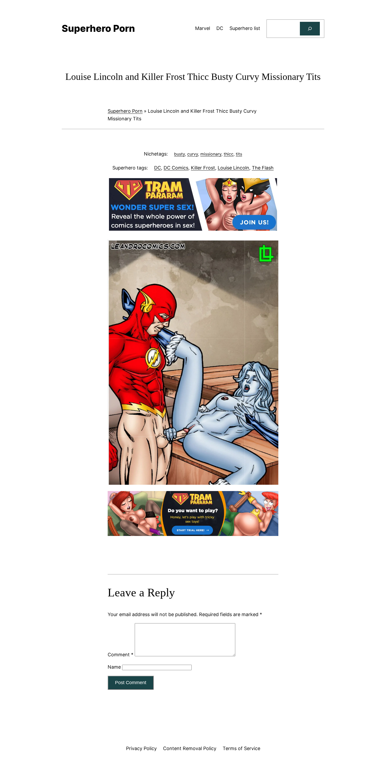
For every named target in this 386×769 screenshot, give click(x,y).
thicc (228, 154)
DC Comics (176, 168)
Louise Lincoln (233, 168)
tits (239, 154)
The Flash (263, 168)
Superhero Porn (125, 111)
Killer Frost (203, 168)
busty (179, 154)
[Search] (310, 28)
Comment (120, 654)
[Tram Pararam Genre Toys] (193, 534)
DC (157, 168)
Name (114, 667)
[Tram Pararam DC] (193, 229)
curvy (192, 154)
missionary (210, 154)
